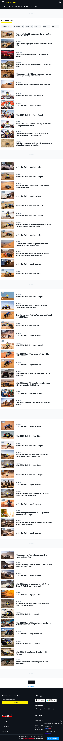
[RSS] (53, 709)
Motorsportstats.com (7, 728)
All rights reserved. (39, 738)
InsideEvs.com (5, 719)
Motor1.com (4, 721)
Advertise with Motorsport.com (42, 720)
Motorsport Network (28, 738)
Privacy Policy (40, 736)
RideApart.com (5, 731)
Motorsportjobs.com (6, 724)
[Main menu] (3, 2)
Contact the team (39, 723)
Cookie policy (32, 736)
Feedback (37, 718)
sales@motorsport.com (40, 725)
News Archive (31, 686)
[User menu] (59, 2)
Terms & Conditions (23, 736)
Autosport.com (5, 726)
